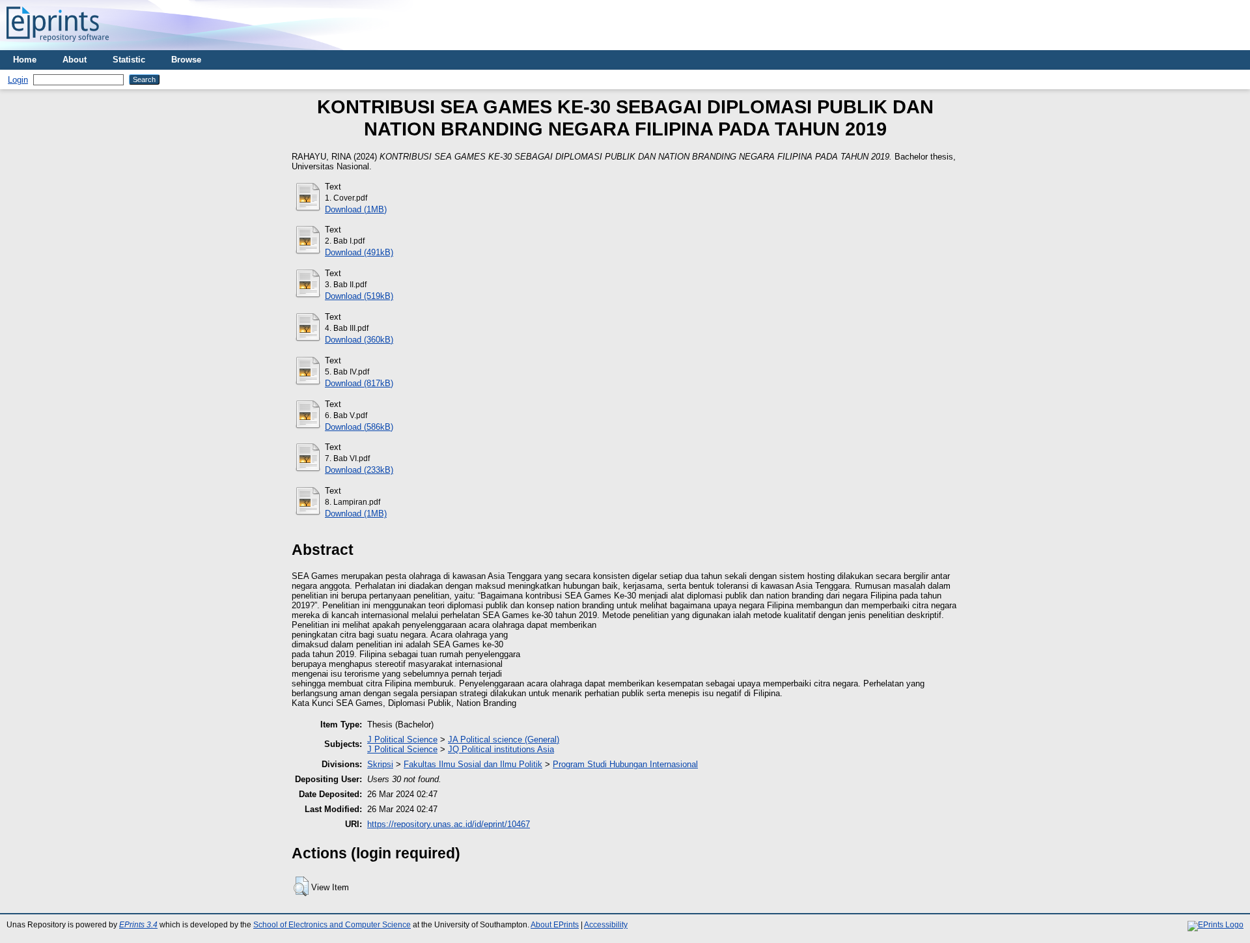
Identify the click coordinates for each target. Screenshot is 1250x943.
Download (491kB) (359, 252)
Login (18, 80)
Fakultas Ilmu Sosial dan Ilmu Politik (473, 764)
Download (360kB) (359, 340)
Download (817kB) (359, 383)
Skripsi (380, 764)
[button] (301, 886)
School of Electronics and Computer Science (332, 925)
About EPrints (555, 925)
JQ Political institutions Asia (501, 749)
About (74, 59)
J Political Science (402, 739)
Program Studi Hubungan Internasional (625, 764)
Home (24, 59)
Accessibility (606, 925)
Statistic (129, 59)
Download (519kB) (359, 296)
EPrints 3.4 (138, 925)
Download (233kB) (359, 470)
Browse (186, 59)
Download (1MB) (356, 209)
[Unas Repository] (57, 45)
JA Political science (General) (503, 739)
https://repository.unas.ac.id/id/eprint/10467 (448, 824)
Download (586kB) (359, 427)
